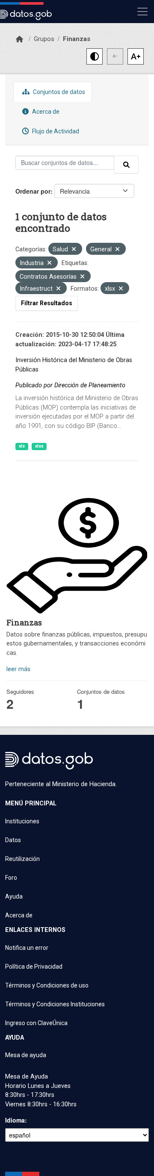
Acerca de (45, 111)
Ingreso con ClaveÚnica (36, 1023)
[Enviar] (126, 165)
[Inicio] (19, 39)
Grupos (44, 39)
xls (22, 446)
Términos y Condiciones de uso (47, 985)
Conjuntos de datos (58, 91)
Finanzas (76, 39)
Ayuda (14, 896)
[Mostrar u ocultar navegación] (142, 11)
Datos (13, 840)
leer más (18, 669)
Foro (11, 877)
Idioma (15, 1120)
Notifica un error (26, 947)
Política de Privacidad (33, 966)
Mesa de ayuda (25, 1055)
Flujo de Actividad (55, 131)
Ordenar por (32, 191)
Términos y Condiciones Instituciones (55, 1004)
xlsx (39, 446)
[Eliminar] (74, 250)
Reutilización (22, 858)
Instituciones (22, 821)
